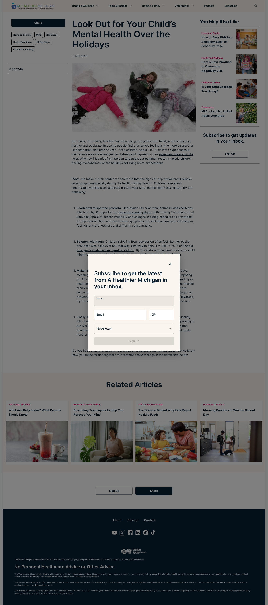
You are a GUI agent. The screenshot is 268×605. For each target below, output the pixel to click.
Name (99, 298)
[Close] (170, 263)
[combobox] (134, 329)
